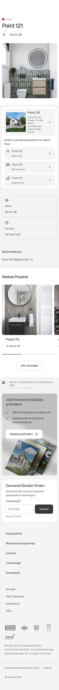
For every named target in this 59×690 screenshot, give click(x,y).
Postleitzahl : (14, 501)
